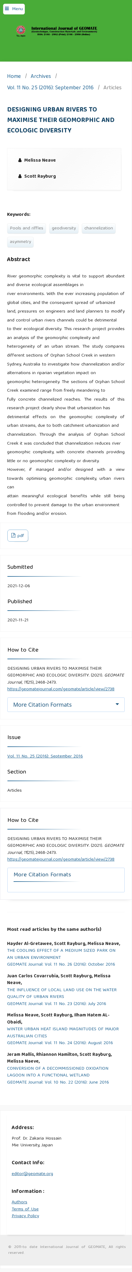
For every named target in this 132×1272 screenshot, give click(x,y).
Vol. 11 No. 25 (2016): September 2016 (50, 88)
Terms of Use (25, 1209)
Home (14, 77)
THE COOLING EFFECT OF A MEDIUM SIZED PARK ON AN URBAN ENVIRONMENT (61, 954)
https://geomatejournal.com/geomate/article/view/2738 (61, 689)
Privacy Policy (25, 1216)
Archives (41, 77)
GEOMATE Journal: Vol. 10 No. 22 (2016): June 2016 (58, 1082)
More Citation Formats (42, 704)
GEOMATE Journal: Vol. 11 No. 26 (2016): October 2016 (61, 964)
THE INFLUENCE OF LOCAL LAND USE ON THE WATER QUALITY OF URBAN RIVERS (62, 994)
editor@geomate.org (32, 1174)
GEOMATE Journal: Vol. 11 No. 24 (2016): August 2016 (60, 1043)
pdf (20, 536)
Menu (17, 9)
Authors (19, 1202)
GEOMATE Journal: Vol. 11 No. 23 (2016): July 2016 (56, 1004)
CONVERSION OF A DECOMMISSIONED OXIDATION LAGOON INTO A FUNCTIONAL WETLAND (57, 1072)
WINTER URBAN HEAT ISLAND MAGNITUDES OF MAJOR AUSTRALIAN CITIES (63, 1033)
